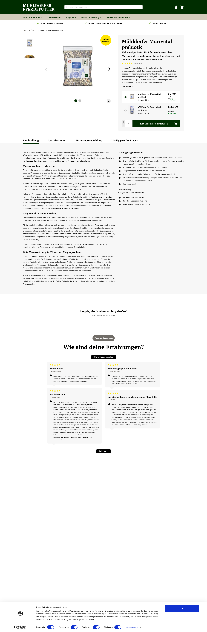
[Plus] (123, 122)
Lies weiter (126, 86)
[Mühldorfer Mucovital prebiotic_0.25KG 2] (29, 56)
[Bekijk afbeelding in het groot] (109, 101)
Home (25, 30)
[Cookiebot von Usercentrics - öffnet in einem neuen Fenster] (20, 627)
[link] (182, 7)
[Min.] (123, 125)
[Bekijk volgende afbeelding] (109, 69)
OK (182, 608)
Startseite (113, 315)
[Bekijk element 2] (79, 100)
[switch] (74, 627)
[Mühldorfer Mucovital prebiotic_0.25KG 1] (29, 42)
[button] (176, 7)
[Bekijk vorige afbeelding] (46, 69)
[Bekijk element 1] (75, 100)
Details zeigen (132, 627)
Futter (33, 30)
